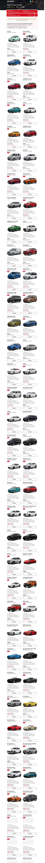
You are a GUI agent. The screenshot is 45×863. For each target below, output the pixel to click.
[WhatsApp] (30, 1)
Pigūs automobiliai (11, 27)
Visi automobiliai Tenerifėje (21, 27)
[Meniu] (36, 1)
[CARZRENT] (11, 1)
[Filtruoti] (36, 15)
